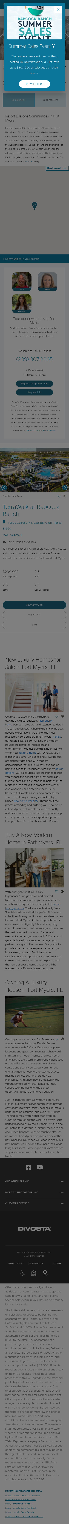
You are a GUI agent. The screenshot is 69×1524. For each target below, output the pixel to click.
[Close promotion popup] (58, 9)
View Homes (38, 84)
